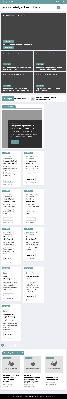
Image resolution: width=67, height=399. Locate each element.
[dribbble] (59, 2)
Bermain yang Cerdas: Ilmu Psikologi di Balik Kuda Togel (32, 200)
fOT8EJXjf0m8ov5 (8, 53)
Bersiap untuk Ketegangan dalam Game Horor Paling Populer (49, 68)
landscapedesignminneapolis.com (22, 7)
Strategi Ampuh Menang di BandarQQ (31, 162)
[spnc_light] (65, 7)
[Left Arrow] (59, 99)
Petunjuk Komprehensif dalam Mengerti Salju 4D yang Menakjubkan (31, 238)
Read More (47, 47)
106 (12, 345)
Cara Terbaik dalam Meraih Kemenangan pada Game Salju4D (32, 278)
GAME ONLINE (7, 64)
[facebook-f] (54, 2)
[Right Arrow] (62, 99)
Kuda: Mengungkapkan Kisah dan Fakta (9, 278)
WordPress (31, 396)
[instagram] (61, 2)
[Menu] (58, 7)
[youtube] (63, 2)
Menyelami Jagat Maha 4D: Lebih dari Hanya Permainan (17, 68)
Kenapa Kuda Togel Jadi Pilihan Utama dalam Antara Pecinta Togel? (17, 89)
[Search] (62, 7)
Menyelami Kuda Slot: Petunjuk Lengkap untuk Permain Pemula (9, 238)
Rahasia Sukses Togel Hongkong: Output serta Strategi (9, 316)
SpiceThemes (51, 396)
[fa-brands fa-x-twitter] (56, 2)
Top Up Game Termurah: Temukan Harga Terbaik (49, 89)
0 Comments (8, 158)
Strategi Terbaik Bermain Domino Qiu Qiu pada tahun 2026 (45, 98)
